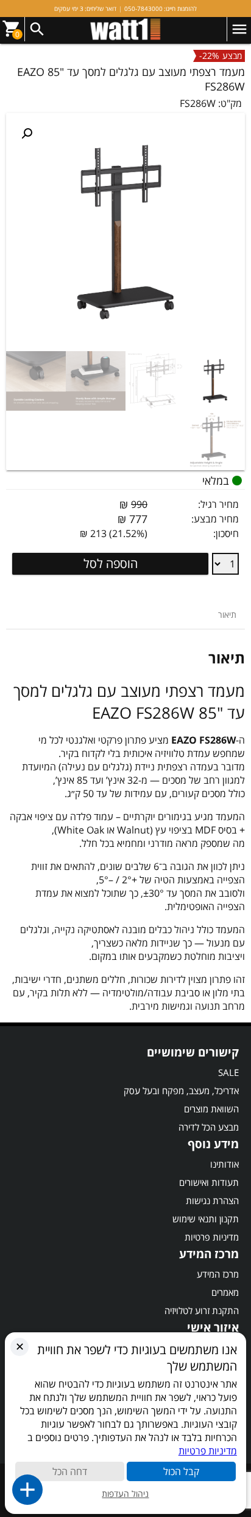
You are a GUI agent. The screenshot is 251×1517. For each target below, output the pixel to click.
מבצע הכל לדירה (209, 1127)
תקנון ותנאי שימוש (205, 1219)
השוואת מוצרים (211, 1109)
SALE (228, 1072)
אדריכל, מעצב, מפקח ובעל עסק (181, 1090)
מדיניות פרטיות (212, 1237)
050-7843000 (143, 8)
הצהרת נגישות (212, 1200)
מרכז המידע (218, 1274)
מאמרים (225, 1292)
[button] (27, 134)
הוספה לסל (110, 563)
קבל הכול (181, 1471)
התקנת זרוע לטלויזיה (201, 1310)
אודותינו (224, 1164)
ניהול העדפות (125, 1493)
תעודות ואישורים (209, 1182)
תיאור (227, 614)
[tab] (227, 614)
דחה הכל (69, 1471)
